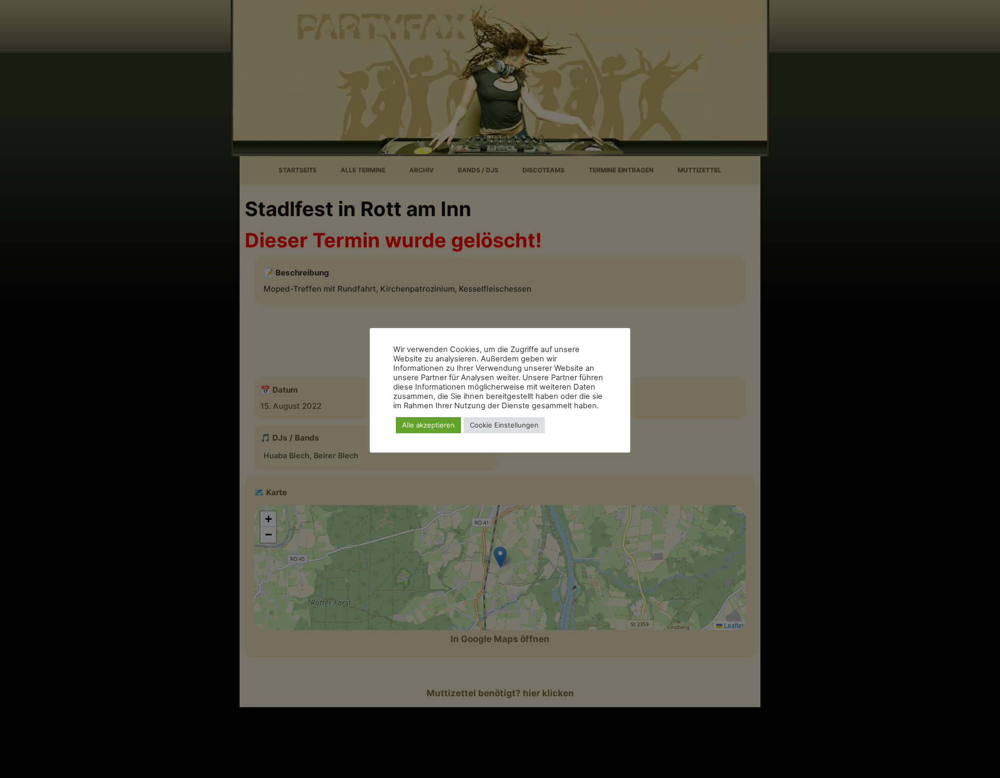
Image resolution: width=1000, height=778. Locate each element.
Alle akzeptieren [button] (428, 425)
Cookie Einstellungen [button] (504, 425)
